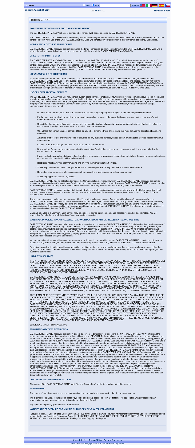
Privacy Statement (113, 440)
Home (98, 11)
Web (88, 5)
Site (97, 5)
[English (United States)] (142, 6)
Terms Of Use (95, 440)
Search (135, 5)
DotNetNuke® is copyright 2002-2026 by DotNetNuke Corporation (97, 444)
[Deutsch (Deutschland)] (154, 6)
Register (158, 11)
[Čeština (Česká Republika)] (167, 6)
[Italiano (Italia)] (149, 6)
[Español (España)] (161, 6)
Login (167, 11)
